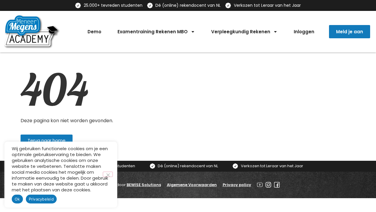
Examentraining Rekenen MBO (153, 32)
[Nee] (108, 174)
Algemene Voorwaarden (192, 185)
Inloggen (304, 32)
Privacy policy (237, 185)
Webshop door (129, 185)
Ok (17, 199)
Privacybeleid (41, 199)
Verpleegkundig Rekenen (240, 32)
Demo (94, 32)
